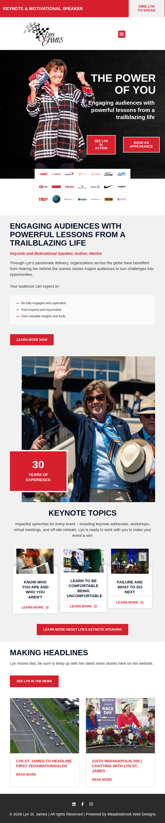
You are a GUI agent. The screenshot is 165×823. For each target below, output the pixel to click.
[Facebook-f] (82, 804)
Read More (26, 774)
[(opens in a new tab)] (44, 725)
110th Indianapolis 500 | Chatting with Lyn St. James (117, 766)
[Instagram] (91, 804)
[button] (121, 34)
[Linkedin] (74, 804)
